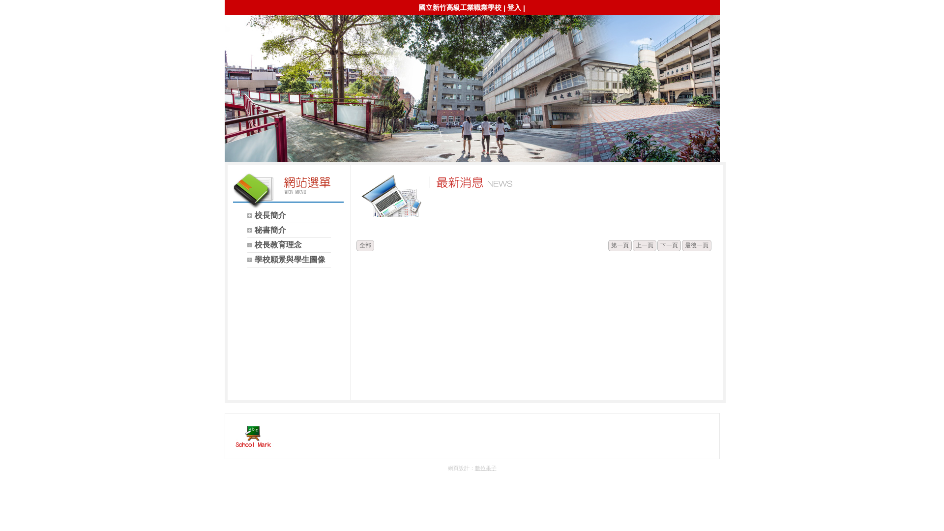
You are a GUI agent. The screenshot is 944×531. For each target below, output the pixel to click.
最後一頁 (696, 245)
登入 (514, 7)
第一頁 (620, 245)
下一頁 (669, 245)
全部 (365, 245)
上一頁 (644, 245)
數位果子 (486, 468)
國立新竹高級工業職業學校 (460, 7)
